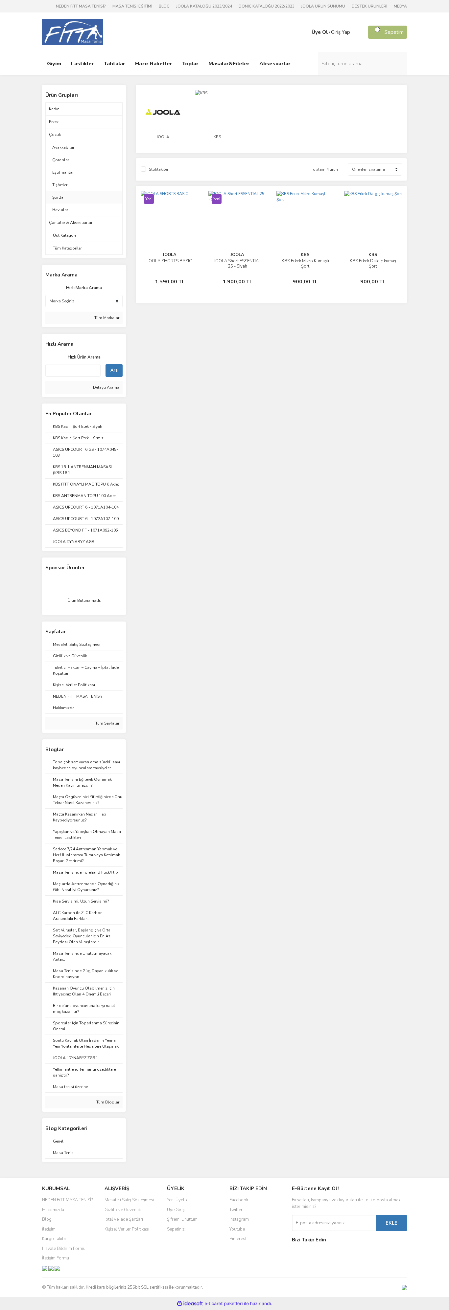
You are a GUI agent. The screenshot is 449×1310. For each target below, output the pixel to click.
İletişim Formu (55, 1258)
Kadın (54, 109)
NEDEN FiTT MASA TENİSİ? (81, 6)
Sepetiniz (175, 1229)
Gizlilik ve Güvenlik (123, 1210)
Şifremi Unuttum (182, 1219)
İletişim (49, 1229)
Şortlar (58, 197)
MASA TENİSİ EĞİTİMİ (132, 6)
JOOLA (170, 255)
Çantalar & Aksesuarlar (70, 222)
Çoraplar (60, 160)
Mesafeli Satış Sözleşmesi (129, 1200)
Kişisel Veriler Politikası (127, 1229)
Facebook (238, 1200)
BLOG (164, 6)
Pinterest (238, 1239)
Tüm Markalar (106, 317)
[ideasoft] (190, 1304)
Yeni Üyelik (177, 1200)
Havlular (60, 209)
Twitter (236, 1210)
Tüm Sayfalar (106, 723)
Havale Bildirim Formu (63, 1249)
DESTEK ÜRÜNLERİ (369, 6)
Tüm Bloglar (107, 1102)
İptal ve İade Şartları (124, 1219)
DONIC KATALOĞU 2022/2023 (267, 6)
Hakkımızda (53, 1210)
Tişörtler (59, 184)
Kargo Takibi (54, 1239)
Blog (47, 1219)
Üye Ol (320, 32)
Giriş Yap (340, 32)
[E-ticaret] (223, 1304)
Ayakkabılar (63, 147)
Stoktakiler (158, 169)
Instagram (239, 1219)
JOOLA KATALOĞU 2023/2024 (204, 6)
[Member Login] (305, 32)
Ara (114, 370)
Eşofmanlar (63, 172)
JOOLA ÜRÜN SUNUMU (323, 6)
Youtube (237, 1229)
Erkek (54, 121)
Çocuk (55, 134)
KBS (305, 255)
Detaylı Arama (105, 387)
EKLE (391, 1223)
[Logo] (72, 31)
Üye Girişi (176, 1210)
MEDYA (400, 6)
